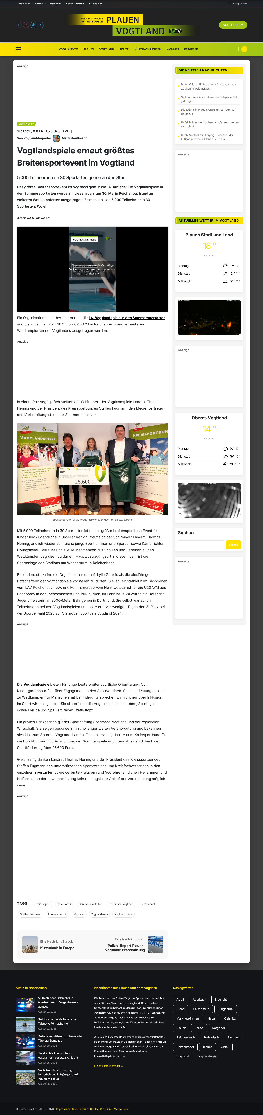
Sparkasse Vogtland (121, 904)
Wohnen (173, 49)
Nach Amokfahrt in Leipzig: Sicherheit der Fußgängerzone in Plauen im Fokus (207, 137)
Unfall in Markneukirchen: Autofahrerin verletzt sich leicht (210, 124)
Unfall (225, 1047)
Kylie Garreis (64, 904)
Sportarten (43, 772)
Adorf (180, 999)
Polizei (124, 49)
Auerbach (199, 999)
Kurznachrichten (148, 49)
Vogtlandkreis (99, 914)
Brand (180, 1009)
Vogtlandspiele (36, 684)
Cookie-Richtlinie (75, 3)
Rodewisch (211, 1037)
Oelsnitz (229, 1018)
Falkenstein (201, 1009)
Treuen (207, 1047)
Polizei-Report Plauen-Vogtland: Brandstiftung (125, 948)
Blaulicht (221, 999)
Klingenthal (225, 1009)
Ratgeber (191, 49)
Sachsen (233, 1037)
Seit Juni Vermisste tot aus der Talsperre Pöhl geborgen (209, 99)
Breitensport (42, 904)
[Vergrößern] (236, 304)
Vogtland (106, 49)
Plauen (88, 49)
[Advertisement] (92, 94)
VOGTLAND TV (233, 25)
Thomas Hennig (57, 914)
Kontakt (39, 3)
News (212, 1018)
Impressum (24, 3)
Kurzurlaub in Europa (57, 948)
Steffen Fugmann (30, 914)
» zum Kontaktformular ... (108, 1065)
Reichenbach (185, 1037)
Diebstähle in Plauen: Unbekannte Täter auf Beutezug (208, 111)
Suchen (186, 533)
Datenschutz (54, 3)
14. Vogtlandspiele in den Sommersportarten (127, 318)
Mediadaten (95, 3)
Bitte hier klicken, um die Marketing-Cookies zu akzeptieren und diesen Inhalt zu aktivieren (93, 269)
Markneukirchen (187, 1018)
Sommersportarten (90, 904)
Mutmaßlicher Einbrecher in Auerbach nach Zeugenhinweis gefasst (208, 86)
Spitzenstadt (147, 904)
